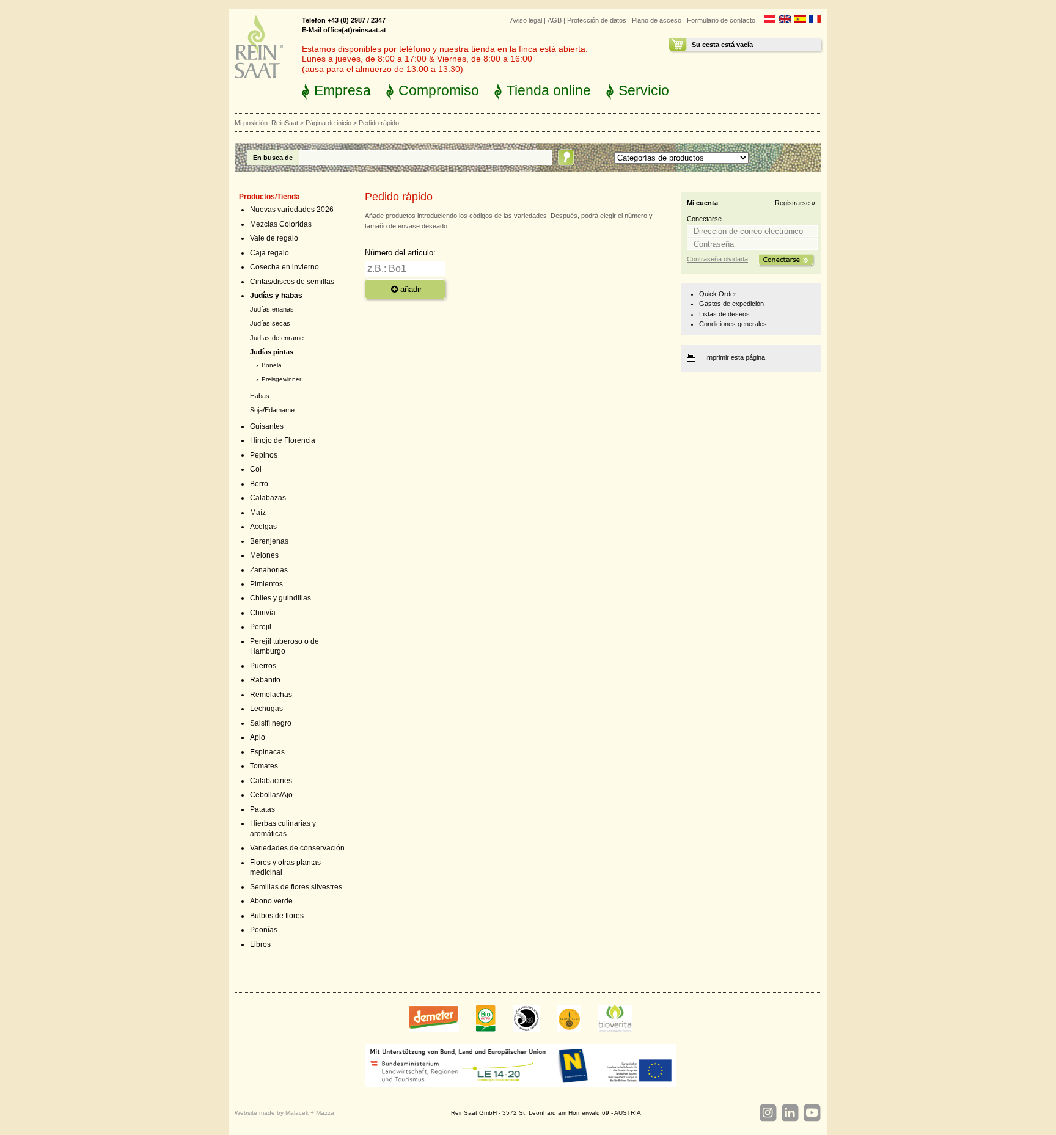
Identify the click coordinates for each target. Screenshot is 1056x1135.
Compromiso (438, 90)
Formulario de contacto (721, 20)
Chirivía (263, 612)
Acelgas (263, 526)
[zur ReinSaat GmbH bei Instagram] (767, 1113)
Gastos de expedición (731, 303)
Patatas (262, 809)
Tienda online (549, 90)
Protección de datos (596, 20)
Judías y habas (276, 295)
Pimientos (266, 584)
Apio (257, 737)
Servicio (643, 90)
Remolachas (271, 694)
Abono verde (271, 901)
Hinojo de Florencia (282, 440)
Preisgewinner (281, 379)
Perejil (260, 626)
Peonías (263, 929)
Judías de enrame (277, 337)
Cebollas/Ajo (271, 794)
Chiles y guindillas (280, 598)
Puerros (263, 666)
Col (256, 469)
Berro (259, 484)
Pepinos (263, 455)
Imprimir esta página (735, 357)
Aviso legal (526, 20)
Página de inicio (328, 122)
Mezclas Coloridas (281, 224)
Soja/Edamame (272, 410)
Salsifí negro (271, 723)
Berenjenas (269, 541)
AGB (555, 20)
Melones (264, 555)
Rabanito (265, 680)
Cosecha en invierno (284, 267)
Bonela (272, 365)
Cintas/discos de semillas (292, 281)
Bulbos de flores (277, 915)
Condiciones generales (733, 323)
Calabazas (268, 498)
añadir (410, 289)
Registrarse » (795, 202)
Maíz (258, 512)
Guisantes (267, 426)
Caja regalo (269, 253)
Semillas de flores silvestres (296, 887)
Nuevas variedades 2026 (292, 209)
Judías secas (270, 323)
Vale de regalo (274, 238)
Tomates (264, 766)
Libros (260, 944)
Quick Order (717, 293)
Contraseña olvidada (717, 259)
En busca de (273, 157)
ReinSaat (284, 122)
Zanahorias (269, 570)
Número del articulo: (400, 252)
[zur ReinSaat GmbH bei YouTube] (811, 1113)
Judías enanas (272, 309)
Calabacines (271, 780)
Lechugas (266, 708)
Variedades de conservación (297, 848)
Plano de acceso (656, 20)
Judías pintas (271, 352)
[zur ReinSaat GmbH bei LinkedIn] (789, 1113)
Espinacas (267, 752)
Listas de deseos (724, 314)
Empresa (342, 90)
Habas (260, 396)
